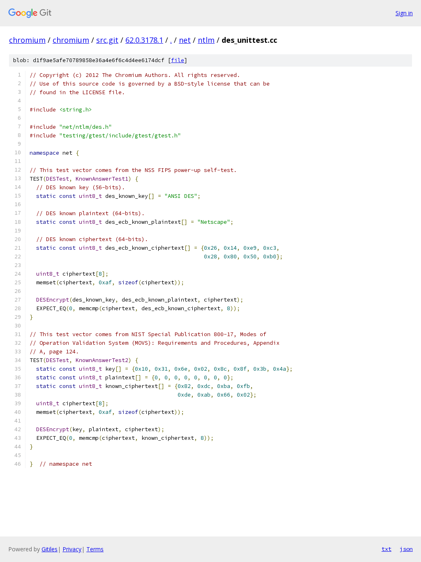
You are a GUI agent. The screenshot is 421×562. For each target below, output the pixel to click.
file (177, 60)
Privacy (71, 549)
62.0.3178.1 (144, 40)
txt (386, 549)
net (185, 40)
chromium (27, 40)
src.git (107, 40)
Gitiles (50, 549)
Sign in (404, 13)
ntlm (206, 40)
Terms (95, 549)
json (406, 549)
